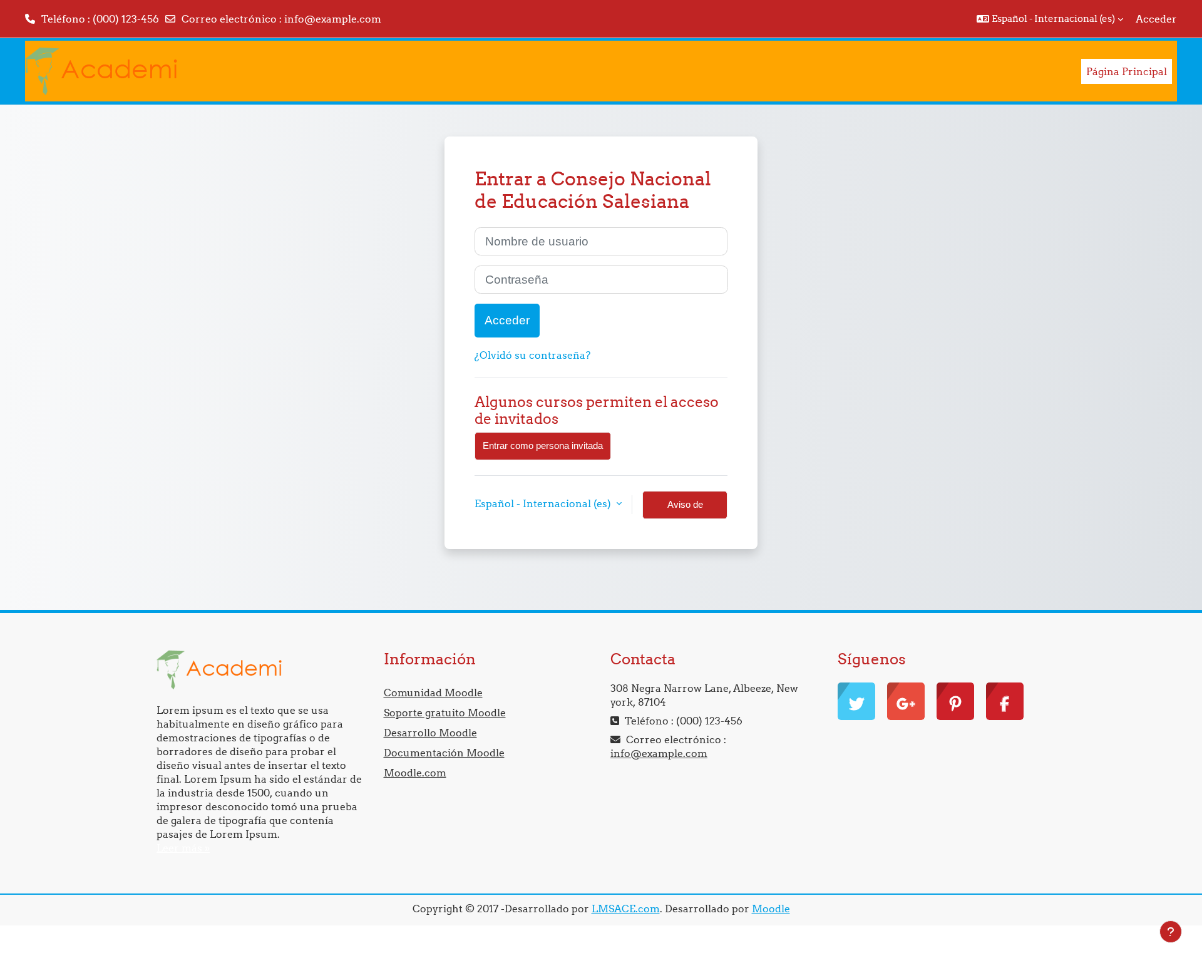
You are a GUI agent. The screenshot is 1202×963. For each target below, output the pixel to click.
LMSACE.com (626, 908)
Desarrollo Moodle (430, 732)
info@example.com (332, 19)
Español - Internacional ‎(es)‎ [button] (544, 503)
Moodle (771, 908)
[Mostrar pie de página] (1170, 931)
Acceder (1156, 19)
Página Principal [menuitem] (1126, 71)
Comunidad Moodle (433, 692)
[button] (1050, 19)
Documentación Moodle (444, 752)
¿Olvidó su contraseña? (532, 355)
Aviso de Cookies (685, 509)
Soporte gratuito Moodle (445, 712)
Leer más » (183, 848)
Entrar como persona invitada (543, 445)
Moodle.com (415, 772)
